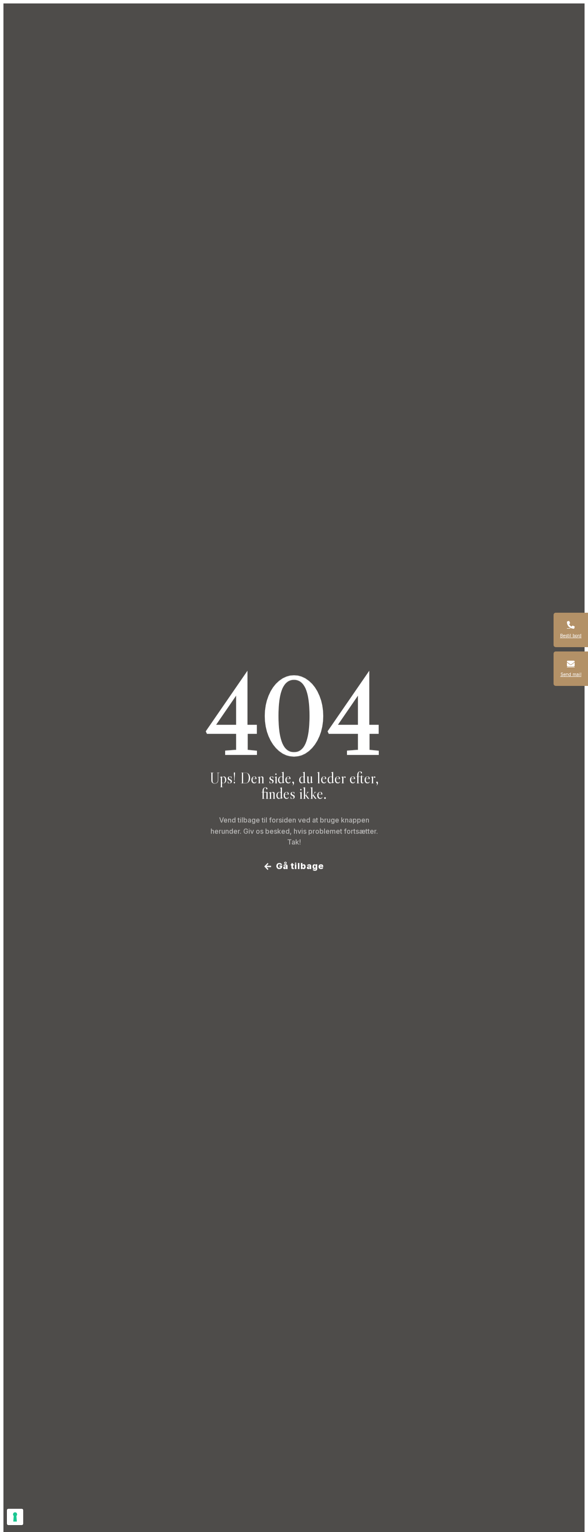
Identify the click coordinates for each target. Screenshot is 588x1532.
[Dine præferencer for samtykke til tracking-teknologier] (15, 1517)
